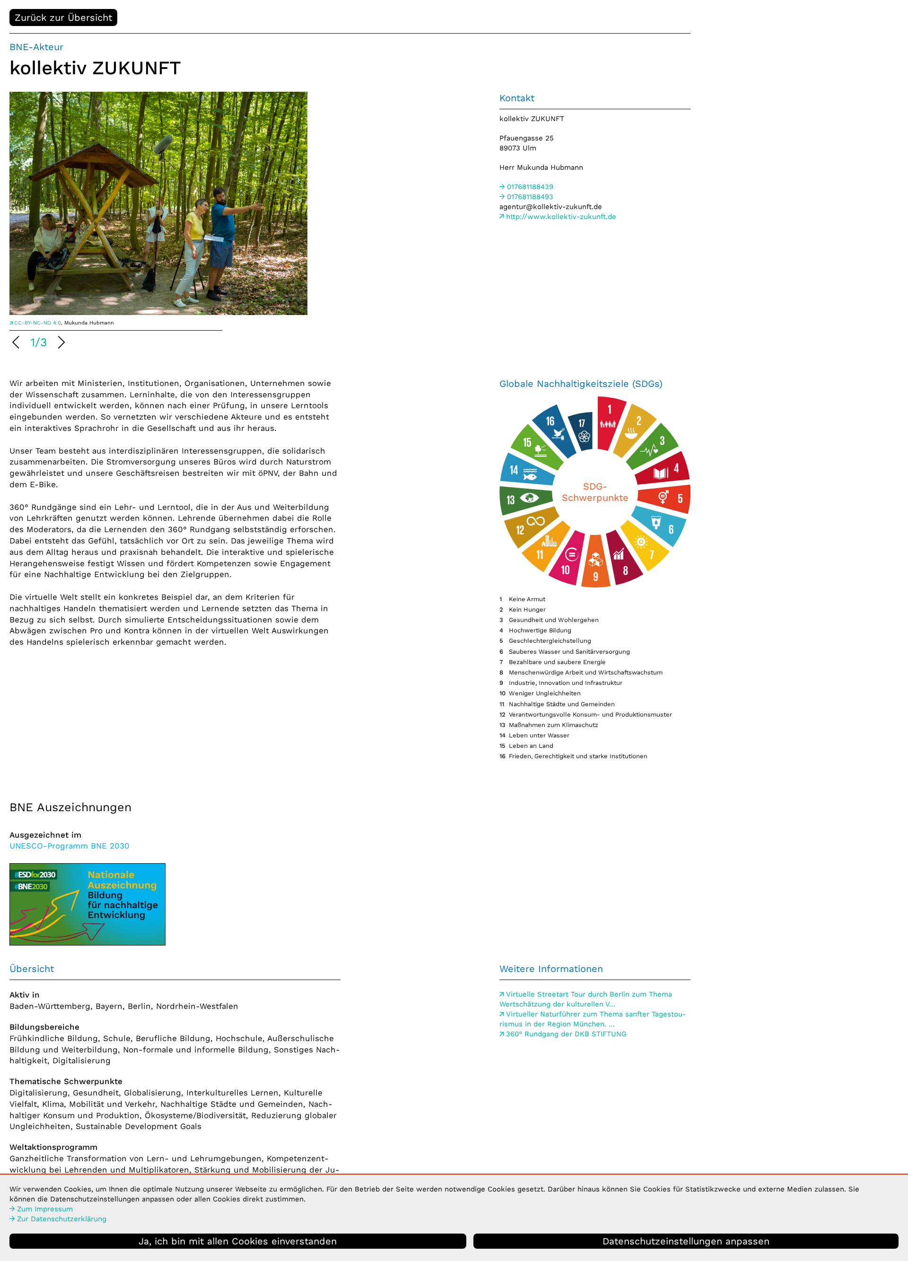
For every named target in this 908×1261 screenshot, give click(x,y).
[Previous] (17, 343)
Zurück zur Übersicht (63, 17)
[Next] (60, 343)
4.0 (37, 323)
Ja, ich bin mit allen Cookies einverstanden (238, 1241)
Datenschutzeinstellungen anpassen (685, 1241)
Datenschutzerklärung (61, 1219)
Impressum (45, 1209)
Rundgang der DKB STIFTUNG (566, 1034)
